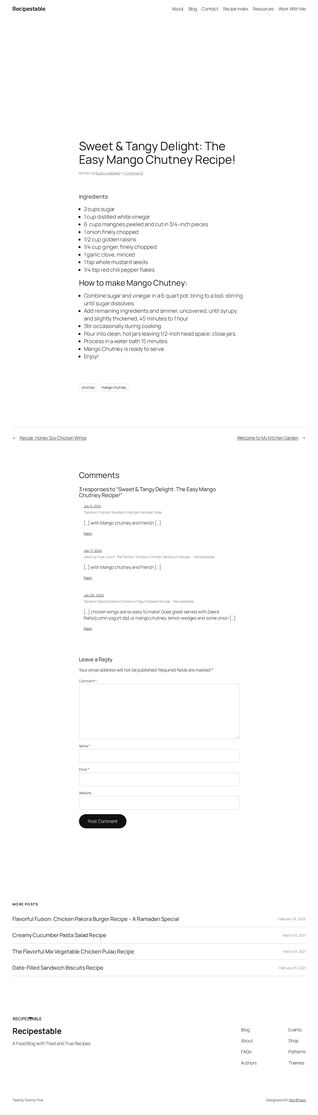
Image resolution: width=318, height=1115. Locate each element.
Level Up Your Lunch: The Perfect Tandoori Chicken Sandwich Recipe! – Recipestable (149, 556)
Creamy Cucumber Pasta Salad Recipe (59, 935)
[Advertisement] (159, 70)
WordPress (297, 1100)
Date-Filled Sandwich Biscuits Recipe (57, 968)
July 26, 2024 (94, 595)
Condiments (133, 173)
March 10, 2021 (294, 935)
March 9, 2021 (295, 951)
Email (84, 769)
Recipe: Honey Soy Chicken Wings (53, 438)
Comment (88, 681)
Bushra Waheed (107, 173)
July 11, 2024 (93, 550)
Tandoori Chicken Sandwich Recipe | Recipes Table (123, 512)
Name (84, 745)
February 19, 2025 (292, 918)
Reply (88, 533)
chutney (88, 387)
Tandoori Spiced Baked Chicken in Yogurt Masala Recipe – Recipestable (139, 601)
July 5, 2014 (92, 506)
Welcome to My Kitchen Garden (267, 438)
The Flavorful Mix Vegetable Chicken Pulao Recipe (73, 952)
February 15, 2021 (292, 967)
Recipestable (28, 8)
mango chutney (114, 387)
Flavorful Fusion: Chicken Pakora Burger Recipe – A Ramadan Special (95, 919)
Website (85, 793)
